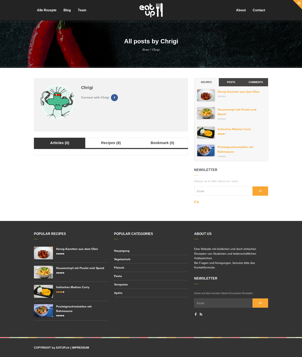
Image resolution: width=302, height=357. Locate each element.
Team (82, 10)
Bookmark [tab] (162, 143)
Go (260, 190)
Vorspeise (121, 284)
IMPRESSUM (80, 347)
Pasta (118, 276)
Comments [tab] (256, 82)
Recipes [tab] (111, 143)
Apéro (118, 293)
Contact (259, 10)
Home (145, 49)
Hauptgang (122, 250)
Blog (67, 10)
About (241, 10)
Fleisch (119, 267)
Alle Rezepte (46, 10)
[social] (195, 202)
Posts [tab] (231, 82)
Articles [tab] (59, 143)
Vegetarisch (122, 259)
